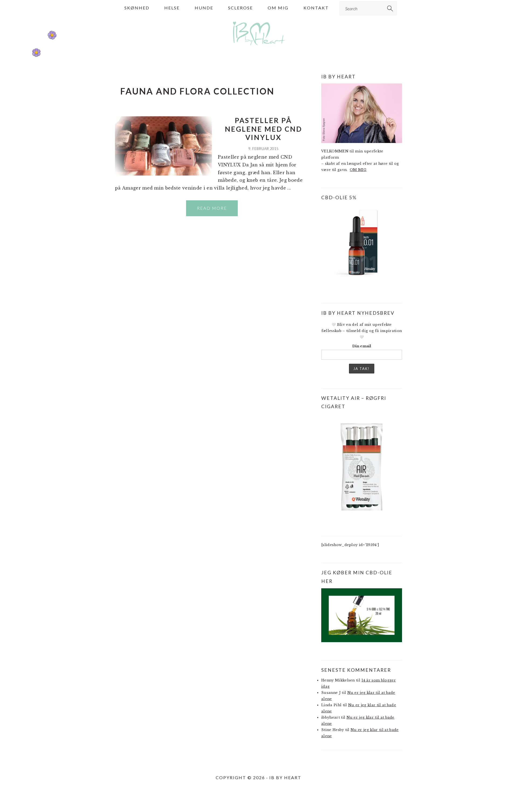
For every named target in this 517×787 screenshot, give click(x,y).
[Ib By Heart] (258, 48)
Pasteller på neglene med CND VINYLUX (263, 128)
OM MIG (358, 170)
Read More (212, 208)
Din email (361, 346)
